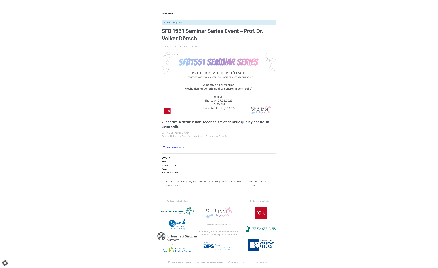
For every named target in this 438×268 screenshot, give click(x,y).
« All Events (167, 13)
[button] (5, 263)
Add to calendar (174, 147)
